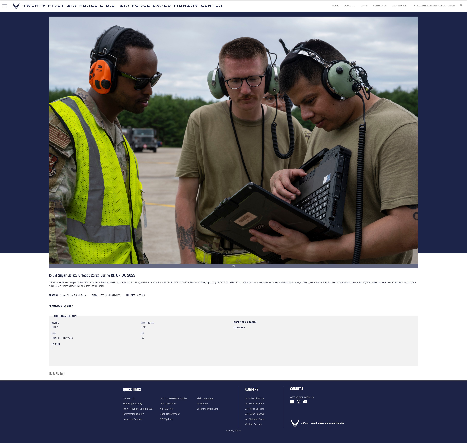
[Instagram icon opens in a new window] (299, 402)
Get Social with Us (302, 397)
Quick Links (132, 389)
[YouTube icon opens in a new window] (305, 402)
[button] (4, 6)
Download (56, 306)
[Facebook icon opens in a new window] (292, 402)
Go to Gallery (57, 373)
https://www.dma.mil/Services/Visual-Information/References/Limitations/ (310, 336)
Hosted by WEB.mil (233, 431)
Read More (239, 327)
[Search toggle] (461, 5)
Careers (251, 389)
